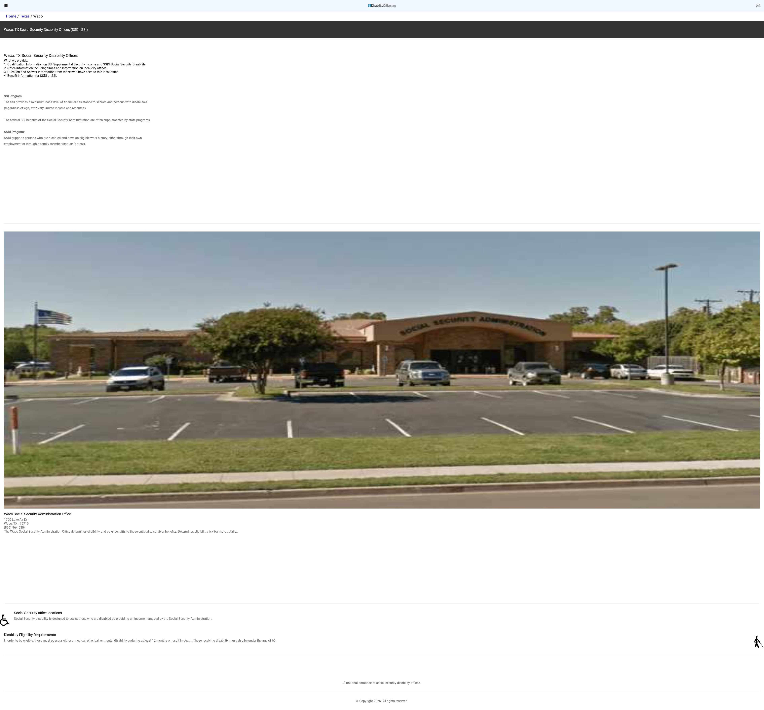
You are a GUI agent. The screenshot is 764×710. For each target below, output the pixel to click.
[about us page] (758, 6)
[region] (382, 191)
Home (11, 16)
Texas (25, 16)
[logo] (382, 6)
